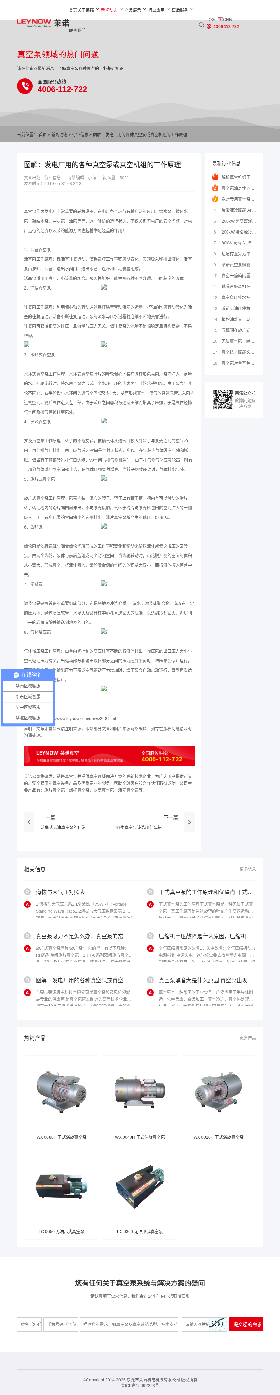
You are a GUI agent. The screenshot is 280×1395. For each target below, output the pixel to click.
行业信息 (80, 134)
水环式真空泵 (42, 355)
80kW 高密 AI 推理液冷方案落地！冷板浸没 (235, 243)
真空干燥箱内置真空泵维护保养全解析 (234, 275)
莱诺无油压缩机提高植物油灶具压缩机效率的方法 (234, 308)
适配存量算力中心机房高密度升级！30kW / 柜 (235, 254)
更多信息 (248, 869)
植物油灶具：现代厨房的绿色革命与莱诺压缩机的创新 (234, 319)
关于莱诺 (86, 10)
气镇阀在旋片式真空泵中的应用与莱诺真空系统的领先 (234, 330)
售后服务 (180, 10)
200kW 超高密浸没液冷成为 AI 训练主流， (235, 221)
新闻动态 (109, 10)
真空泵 (30, 211)
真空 (43, 288)
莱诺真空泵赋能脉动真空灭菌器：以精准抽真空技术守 (235, 265)
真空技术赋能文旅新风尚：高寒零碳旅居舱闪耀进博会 (234, 352)
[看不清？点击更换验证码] (218, 1324)
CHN (227, 19)
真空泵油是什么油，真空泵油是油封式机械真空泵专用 (235, 188)
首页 (73, 10)
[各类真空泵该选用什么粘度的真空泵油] (189, 826)
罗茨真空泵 (40, 422)
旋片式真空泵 (42, 479)
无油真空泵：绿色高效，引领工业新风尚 (234, 341)
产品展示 (133, 10)
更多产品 (248, 1037)
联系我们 (77, 30)
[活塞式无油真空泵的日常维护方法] (29, 826)
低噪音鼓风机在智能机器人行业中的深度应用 (234, 286)
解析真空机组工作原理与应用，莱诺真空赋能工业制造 (235, 177)
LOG (210, 19)
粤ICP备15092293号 (140, 1385)
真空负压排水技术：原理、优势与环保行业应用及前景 (234, 297)
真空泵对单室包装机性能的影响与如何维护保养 (234, 363)
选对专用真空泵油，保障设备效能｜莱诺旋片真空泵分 (235, 199)
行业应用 (156, 10)
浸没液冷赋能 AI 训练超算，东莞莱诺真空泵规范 (235, 210)
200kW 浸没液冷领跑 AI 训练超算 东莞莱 (235, 232)
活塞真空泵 (40, 250)
